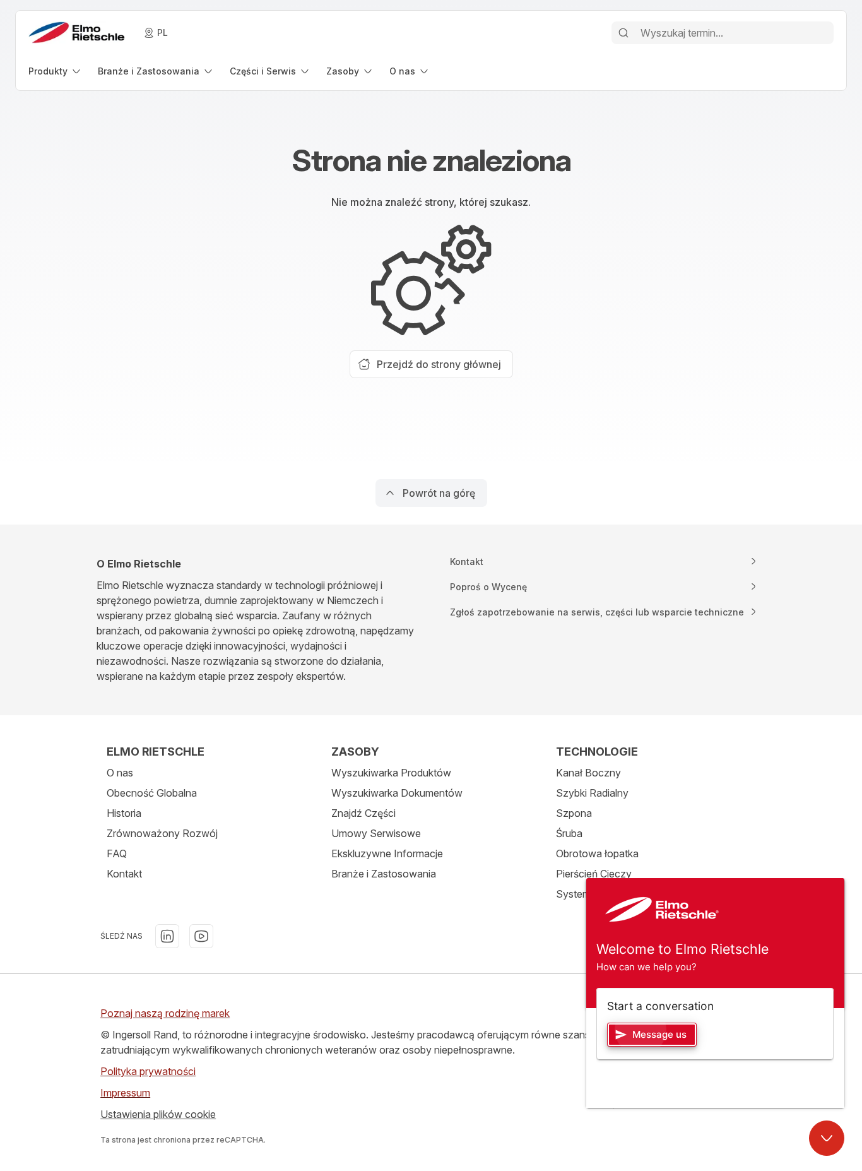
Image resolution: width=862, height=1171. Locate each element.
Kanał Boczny (588, 772)
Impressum (125, 1092)
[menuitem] (55, 71)
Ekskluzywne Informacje (387, 853)
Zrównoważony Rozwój (162, 833)
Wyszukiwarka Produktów (391, 772)
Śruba (569, 833)
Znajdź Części (363, 813)
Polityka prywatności (148, 1071)
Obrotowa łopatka (597, 853)
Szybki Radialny (592, 793)
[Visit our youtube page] (201, 936)
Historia (124, 813)
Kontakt (124, 873)
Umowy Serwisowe (376, 833)
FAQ (117, 853)
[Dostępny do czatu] (826, 1138)
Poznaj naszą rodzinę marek (165, 1013)
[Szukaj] (623, 32)
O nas (120, 772)
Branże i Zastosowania (383, 873)
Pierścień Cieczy (594, 873)
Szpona (574, 813)
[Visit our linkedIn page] (167, 936)
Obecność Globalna (152, 793)
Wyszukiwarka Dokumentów (397, 793)
